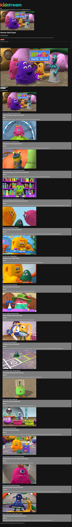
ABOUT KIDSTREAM (10, 9)
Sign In (7, 10)
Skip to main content (4, 0)
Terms (3, 523)
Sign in (29, 9)
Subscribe (2, 39)
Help (1, 523)
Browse (1, 9)
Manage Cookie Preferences (16, 523)
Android (18, 9)
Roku (21, 9)
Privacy (6, 523)
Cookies (9, 523)
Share (5, 39)
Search (4, 9)
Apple (16, 9)
